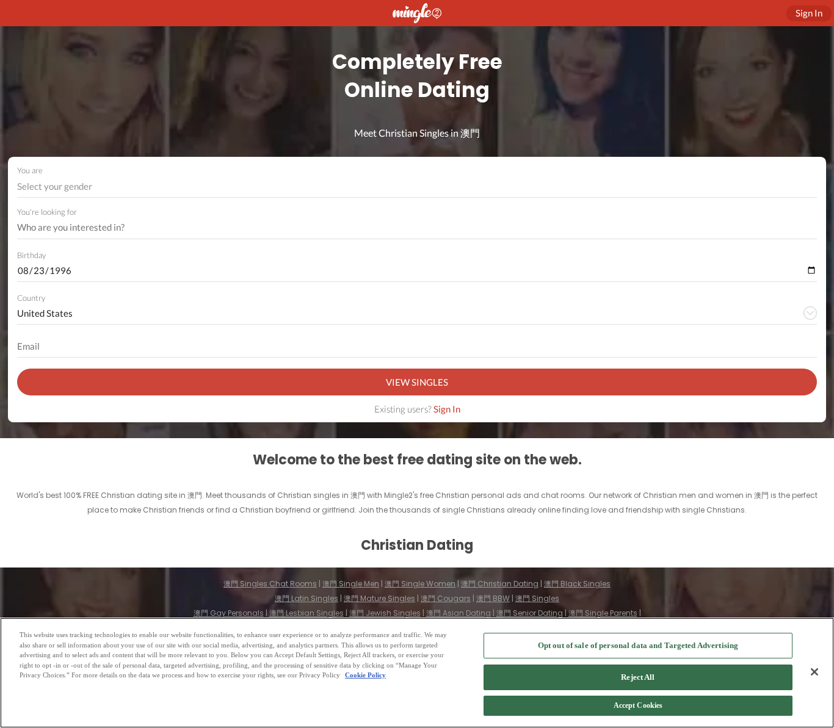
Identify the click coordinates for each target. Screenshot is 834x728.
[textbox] (416, 186)
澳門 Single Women (420, 583)
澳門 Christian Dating (499, 583)
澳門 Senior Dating (529, 613)
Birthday (31, 255)
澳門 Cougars (446, 598)
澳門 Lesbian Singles (306, 613)
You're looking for (47, 212)
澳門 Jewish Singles (385, 613)
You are (30, 170)
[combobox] (417, 186)
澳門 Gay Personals (229, 613)
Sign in (809, 12)
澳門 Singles (537, 598)
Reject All (638, 677)
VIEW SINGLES (417, 382)
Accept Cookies (638, 706)
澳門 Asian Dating (458, 613)
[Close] (814, 671)
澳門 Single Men (350, 583)
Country (31, 298)
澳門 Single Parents (602, 613)
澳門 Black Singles (577, 583)
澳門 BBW (493, 598)
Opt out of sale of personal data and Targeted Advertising (638, 645)
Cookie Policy (365, 675)
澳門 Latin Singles (306, 598)
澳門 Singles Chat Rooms (270, 583)
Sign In (446, 408)
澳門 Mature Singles (379, 598)
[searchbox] (409, 227)
